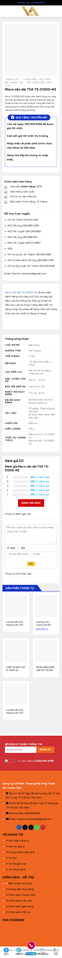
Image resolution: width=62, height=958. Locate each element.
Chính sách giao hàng (21, 906)
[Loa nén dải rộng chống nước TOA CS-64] (16, 606)
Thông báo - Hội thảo (37, 79)
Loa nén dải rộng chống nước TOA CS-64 (14, 625)
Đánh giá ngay (31, 503)
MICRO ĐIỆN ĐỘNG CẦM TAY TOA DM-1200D (45, 670)
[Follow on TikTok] (25, 827)
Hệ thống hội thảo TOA (28, 84)
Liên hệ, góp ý (16, 846)
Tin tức (12, 858)
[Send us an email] (31, 827)
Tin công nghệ (16, 869)
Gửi (31, 563)
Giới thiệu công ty (18, 840)
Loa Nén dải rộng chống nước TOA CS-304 (14, 713)
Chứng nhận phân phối (21, 852)
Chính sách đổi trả (19, 912)
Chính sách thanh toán (22, 895)
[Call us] (37, 827)
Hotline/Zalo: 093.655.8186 (31, 2)
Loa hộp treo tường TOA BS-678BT (43, 625)
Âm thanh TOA (14, 82)
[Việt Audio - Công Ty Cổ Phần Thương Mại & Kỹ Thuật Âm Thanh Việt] (31, 11)
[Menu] (4, 11)
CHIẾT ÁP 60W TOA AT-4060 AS (15, 669)
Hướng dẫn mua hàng (21, 889)
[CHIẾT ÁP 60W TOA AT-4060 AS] (16, 651)
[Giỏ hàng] (58, 11)
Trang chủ (12, 79)
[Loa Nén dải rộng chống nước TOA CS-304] (16, 694)
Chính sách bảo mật (20, 900)
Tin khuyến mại (17, 863)
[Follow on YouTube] (43, 827)
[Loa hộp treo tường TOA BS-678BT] (46, 606)
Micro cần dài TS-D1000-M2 (21, 292)
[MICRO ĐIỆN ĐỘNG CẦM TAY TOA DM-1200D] (46, 651)
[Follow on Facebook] (19, 827)
